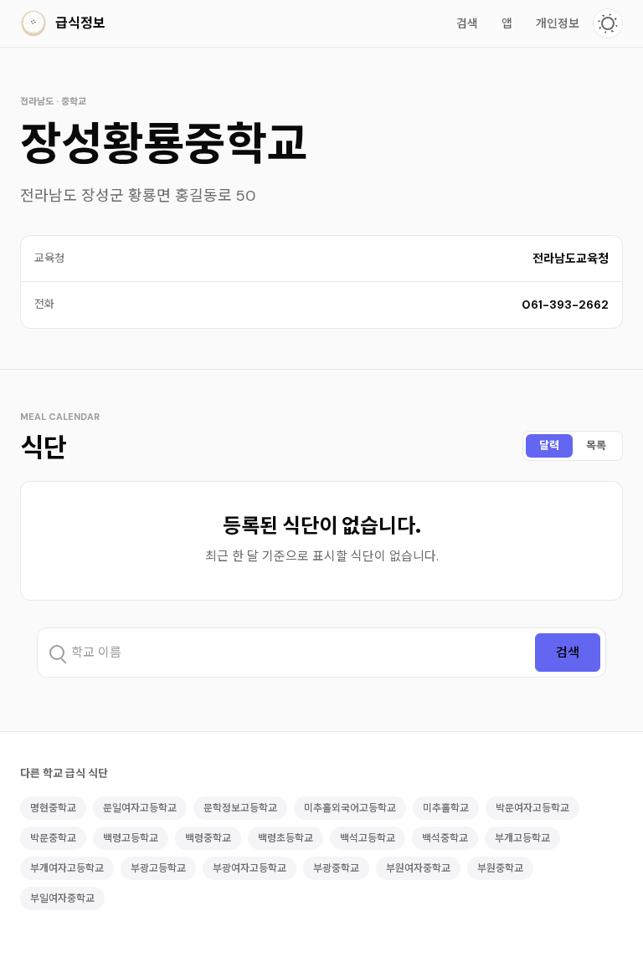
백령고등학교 (130, 838)
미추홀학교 (446, 808)
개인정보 (557, 23)
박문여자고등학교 (532, 808)
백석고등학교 (367, 838)
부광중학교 (336, 868)
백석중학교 (445, 838)
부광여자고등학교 (249, 868)
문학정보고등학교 (240, 808)
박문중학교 (53, 838)
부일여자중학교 (62, 898)
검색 (467, 23)
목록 (596, 445)
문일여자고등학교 (140, 808)
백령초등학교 (285, 838)
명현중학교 (53, 808)
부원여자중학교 (418, 868)
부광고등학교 (158, 868)
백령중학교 (208, 838)
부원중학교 (500, 868)
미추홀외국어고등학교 (350, 808)
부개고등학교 (522, 838)
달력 (549, 445)
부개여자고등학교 (67, 868)
